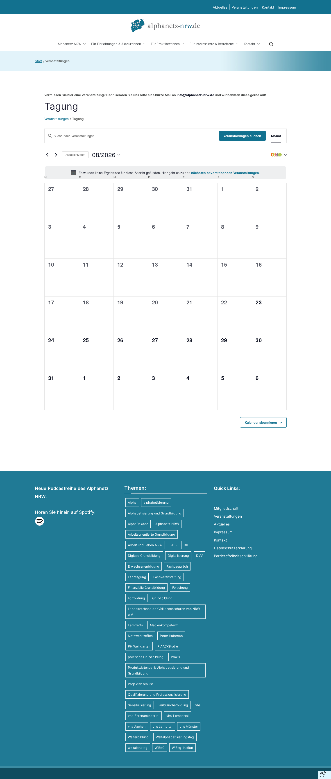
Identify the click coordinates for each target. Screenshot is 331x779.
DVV (199, 555)
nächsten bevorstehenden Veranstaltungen (225, 172)
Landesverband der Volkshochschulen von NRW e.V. (164, 611)
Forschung (180, 587)
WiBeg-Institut (182, 748)
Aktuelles (220, 7)
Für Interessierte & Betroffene (212, 44)
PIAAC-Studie (167, 646)
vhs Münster (189, 726)
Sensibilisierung (139, 705)
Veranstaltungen (245, 7)
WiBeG (160, 748)
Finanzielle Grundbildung (146, 587)
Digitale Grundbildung (144, 555)
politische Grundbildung (145, 657)
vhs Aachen (136, 726)
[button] (83, 44)
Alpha (132, 502)
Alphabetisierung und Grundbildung (154, 513)
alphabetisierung (156, 502)
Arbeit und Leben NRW (145, 545)
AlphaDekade (138, 524)
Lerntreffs (135, 625)
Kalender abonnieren (261, 422)
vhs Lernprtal (162, 726)
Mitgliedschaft (226, 508)
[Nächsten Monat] (56, 154)
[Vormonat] (47, 154)
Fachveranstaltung (167, 577)
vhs (197, 705)
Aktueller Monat (75, 154)
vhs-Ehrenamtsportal (143, 716)
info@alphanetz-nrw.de (195, 95)
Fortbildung (136, 598)
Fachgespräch (177, 566)
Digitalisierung (178, 555)
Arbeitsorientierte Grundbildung (151, 534)
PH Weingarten (139, 646)
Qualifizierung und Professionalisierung (157, 694)
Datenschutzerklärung (233, 548)
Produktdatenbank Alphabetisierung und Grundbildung (158, 670)
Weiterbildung (138, 737)
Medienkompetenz (164, 625)
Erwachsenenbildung (143, 566)
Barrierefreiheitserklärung (236, 556)
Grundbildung (162, 598)
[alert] (165, 172)
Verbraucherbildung (173, 705)
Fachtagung (137, 577)
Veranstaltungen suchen (242, 136)
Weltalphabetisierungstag (175, 737)
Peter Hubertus (171, 636)
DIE (186, 545)
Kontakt (268, 7)
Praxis (175, 657)
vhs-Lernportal (177, 716)
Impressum (223, 532)
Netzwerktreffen (140, 636)
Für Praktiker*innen (165, 44)
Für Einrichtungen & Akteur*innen (116, 44)
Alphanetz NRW (69, 44)
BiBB (173, 545)
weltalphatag (137, 748)
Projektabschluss (140, 684)
